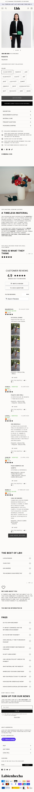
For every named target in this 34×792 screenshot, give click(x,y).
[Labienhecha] (17, 8)
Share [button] (15, 377)
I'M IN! (17, 711)
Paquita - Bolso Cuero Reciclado (18, 521)
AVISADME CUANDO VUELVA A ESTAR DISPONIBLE (17, 103)
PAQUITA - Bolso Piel (18, 372)
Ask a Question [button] (17, 288)
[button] (12, 149)
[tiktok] (10, 770)
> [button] (17, 536)
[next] (20, 50)
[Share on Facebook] (2, 149)
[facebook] (2, 770)
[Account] (28, 8)
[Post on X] (4, 149)
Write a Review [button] (18, 283)
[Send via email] (9, 149)
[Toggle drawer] (2, 8)
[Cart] (32, 8)
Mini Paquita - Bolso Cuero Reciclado (18, 473)
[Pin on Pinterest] (7, 149)
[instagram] (5, 770)
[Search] (6, 8)
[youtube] (7, 770)
